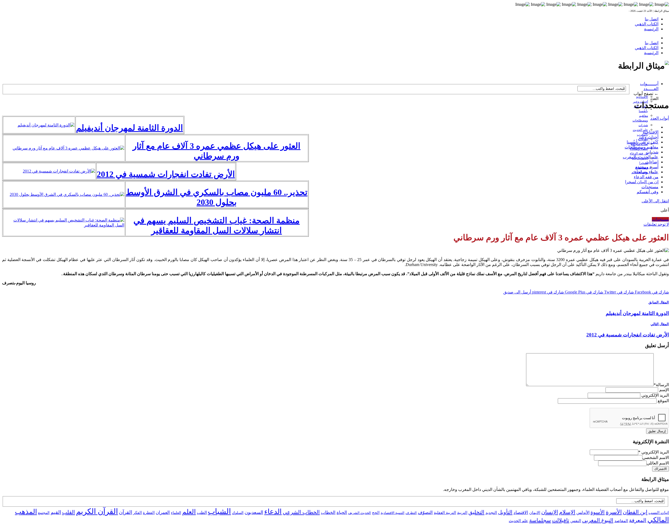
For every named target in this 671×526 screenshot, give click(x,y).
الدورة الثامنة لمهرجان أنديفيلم (129, 127)
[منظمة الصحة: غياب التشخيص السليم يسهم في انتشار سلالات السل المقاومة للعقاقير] (63, 225)
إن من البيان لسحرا (641, 182)
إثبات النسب (658, 512)
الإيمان (534, 513)
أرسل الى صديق (517, 292)
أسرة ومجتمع (646, 167)
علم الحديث (518, 521)
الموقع (663, 400)
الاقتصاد (520, 512)
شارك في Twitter (618, 292)
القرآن (125, 512)
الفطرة (149, 513)
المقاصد (621, 521)
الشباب (219, 511)
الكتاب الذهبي (646, 24)
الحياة (342, 512)
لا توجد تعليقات (656, 224)
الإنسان (549, 512)
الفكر (137, 513)
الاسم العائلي (658, 463)
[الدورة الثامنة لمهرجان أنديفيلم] (46, 125)
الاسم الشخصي (655, 457)
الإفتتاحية (642, 97)
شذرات (643, 125)
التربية (462, 513)
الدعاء (273, 512)
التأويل (505, 512)
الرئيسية (651, 29)
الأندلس (582, 512)
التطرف (411, 513)
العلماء (176, 513)
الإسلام (567, 512)
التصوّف (425, 512)
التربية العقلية (445, 512)
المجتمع (44, 513)
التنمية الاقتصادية (392, 513)
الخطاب (328, 512)
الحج (376, 512)
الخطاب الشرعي (301, 512)
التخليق (476, 512)
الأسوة (598, 512)
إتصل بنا (651, 19)
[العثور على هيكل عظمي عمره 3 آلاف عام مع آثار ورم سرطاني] (68, 148)
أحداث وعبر (648, 137)
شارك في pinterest (547, 292)
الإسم (664, 389)
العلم (189, 511)
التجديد (491, 512)
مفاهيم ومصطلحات (641, 147)
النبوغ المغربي (597, 520)
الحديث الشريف (359, 513)
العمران (163, 512)
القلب (68, 512)
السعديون (254, 512)
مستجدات (649, 187)
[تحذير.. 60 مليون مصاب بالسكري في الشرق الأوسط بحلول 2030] (67, 194)
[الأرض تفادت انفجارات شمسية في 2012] (59, 171)
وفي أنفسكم (647, 192)
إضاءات (651, 162)
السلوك (237, 513)
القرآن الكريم (97, 511)
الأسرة (614, 512)
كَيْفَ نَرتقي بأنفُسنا (642, 142)
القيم (56, 512)
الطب (202, 512)
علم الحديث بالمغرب (640, 157)
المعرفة (637, 520)
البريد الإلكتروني (655, 395)
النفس (575, 520)
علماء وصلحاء (646, 172)
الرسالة (661, 385)
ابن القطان (635, 512)
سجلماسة (540, 520)
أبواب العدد (659, 118)
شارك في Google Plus (583, 292)
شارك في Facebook (651, 292)
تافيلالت (560, 520)
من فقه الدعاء (639, 153)
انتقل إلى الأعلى (655, 201)
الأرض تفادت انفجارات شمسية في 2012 (166, 174)
